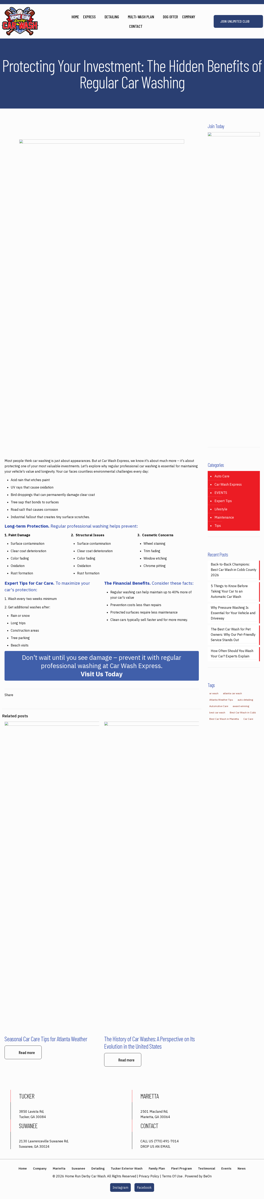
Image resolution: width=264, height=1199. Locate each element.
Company (40, 1168)
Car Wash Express (228, 484)
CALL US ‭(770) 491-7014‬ (159, 1141)
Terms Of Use (172, 1176)
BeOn (207, 1176)
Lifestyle (220, 509)
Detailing (98, 1168)
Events (226, 1168)
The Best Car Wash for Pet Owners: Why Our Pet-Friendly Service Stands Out (233, 634)
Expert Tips (223, 501)
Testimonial (206, 1168)
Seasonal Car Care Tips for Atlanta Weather (46, 1038)
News (242, 1168)
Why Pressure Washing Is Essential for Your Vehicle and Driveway (233, 612)
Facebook (144, 1187)
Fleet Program (181, 1168)
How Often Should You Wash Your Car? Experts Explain (232, 653)
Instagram (120, 1187)
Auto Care (221, 476)
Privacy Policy (149, 1176)
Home (23, 1168)
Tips (217, 526)
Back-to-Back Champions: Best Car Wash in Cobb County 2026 (233, 569)
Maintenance (224, 517)
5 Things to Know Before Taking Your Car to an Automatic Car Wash (229, 591)
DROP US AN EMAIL (155, 1146)
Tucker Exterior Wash (127, 1168)
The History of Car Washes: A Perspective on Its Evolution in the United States (149, 1042)
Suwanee (78, 1168)
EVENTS (220, 493)
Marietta (59, 1168)
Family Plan (157, 1168)
